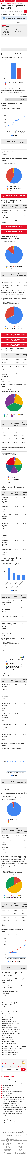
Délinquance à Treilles (8, 1017)
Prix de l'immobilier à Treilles (16, 100)
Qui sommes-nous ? (5, 1131)
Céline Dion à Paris (7, 1093)
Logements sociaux (19, 33)
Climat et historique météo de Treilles (12, 1029)
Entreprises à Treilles (8, 1041)
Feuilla (17, 14)
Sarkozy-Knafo (6, 1089)
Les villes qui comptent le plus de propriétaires (15, 335)
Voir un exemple (21, 1066)
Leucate (4, 1001)
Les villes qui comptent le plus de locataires (15, 340)
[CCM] (20, 1144)
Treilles (14, 3)
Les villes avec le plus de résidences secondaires (14, 232)
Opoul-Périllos (6, 1005)
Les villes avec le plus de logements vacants (15, 227)
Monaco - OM (6, 1079)
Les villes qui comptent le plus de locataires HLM (15, 345)
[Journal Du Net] (7, 1147)
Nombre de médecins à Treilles (10, 1023)
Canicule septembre (7, 1085)
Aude (9, 3)
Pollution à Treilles (7, 1019)
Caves (8, 14)
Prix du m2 (6, 29)
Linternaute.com (7, 1066)
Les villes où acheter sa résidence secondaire (15, 196)
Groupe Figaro (18, 1135)
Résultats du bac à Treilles (9, 1050)
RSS (17, 1132)
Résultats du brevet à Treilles (10, 1052)
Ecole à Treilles (6, 1035)
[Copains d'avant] (7, 1150)
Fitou (13, 14)
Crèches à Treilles (7, 1037)
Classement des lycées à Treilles (11, 1033)
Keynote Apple (6, 1095)
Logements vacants (8, 34)
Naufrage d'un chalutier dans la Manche (12, 1082)
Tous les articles (11, 1132)
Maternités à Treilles (7, 1039)
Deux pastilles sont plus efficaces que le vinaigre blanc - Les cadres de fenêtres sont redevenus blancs (14, 1115)
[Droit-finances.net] (20, 1147)
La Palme (23, 14)
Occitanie (5, 1009)
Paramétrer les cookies (16, 1134)
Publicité (25, 1131)
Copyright (14, 1057)
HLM (16, 29)
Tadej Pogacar (6, 1087)
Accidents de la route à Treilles (10, 1031)
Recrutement (21, 1132)
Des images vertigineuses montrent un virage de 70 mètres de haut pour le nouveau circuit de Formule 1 (14, 1121)
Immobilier (4, 49)
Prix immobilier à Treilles (9, 1043)
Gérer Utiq (24, 1134)
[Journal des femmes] (7, 1144)
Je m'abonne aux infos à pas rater (15, 18)
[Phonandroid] (20, 1153)
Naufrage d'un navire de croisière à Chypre (13, 1083)
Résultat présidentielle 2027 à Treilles (12, 1048)
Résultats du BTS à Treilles (9, 1054)
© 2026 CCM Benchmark (14, 1137)
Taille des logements (19, 31)
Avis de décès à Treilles (8, 1015)
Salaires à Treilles (6, 1014)
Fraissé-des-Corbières (8, 1003)
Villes (5, 3)
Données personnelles (6, 1134)
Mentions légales (10, 1135)
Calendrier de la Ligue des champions (12, 1091)
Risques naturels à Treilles (9, 1021)
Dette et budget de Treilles (9, 1027)
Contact (5, 1132)
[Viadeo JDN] (20, 1150)
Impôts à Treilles (6, 1025)
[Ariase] (7, 1153)
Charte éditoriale (18, 1131)
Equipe (12, 1131)
